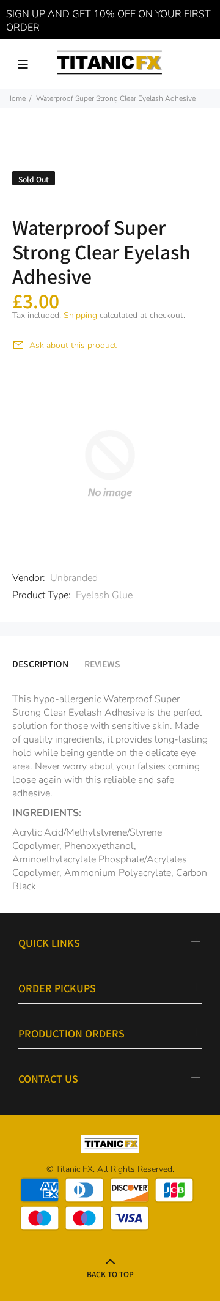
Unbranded (74, 578)
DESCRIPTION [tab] (40, 664)
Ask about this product (73, 345)
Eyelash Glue (104, 595)
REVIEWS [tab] (102, 664)
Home (16, 98)
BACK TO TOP (110, 1274)
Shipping (80, 315)
